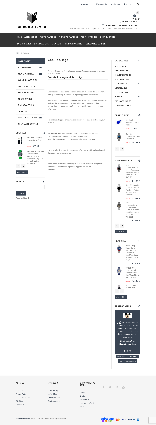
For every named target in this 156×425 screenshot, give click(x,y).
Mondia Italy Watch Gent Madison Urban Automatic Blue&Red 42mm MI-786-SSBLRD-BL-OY (132, 253)
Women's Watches (123, 75)
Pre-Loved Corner (123, 101)
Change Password (55, 397)
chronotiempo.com (23, 418)
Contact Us (20, 405)
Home (17, 53)
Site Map (19, 401)
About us (19, 390)
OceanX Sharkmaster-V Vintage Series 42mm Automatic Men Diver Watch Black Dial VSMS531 (132, 210)
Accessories (120, 66)
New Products (85, 396)
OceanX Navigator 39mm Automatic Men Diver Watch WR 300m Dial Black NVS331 (133, 190)
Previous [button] (18, 166)
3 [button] (130, 349)
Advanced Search (22, 198)
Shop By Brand (121, 84)
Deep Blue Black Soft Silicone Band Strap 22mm (34, 140)
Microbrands (121, 88)
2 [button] (127, 349)
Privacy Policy (21, 394)
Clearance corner (123, 105)
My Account (88, 4)
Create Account (54, 401)
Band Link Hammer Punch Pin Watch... (133, 122)
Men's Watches (121, 71)
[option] (30, 142)
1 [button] (124, 349)
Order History (53, 390)
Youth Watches (122, 79)
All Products (84, 400)
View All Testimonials (127, 356)
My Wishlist (102, 4)
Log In (128, 4)
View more (22, 172)
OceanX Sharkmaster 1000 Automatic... (133, 136)
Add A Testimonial (127, 361)
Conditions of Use (23, 397)
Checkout (116, 4)
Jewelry (118, 97)
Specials (83, 392)
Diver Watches (121, 92)
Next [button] (23, 166)
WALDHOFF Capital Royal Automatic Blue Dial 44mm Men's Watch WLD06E (132, 272)
